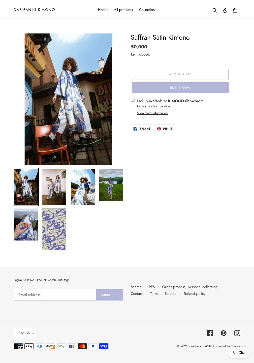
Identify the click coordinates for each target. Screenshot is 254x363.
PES (152, 287)
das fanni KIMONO (34, 9)
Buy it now (180, 87)
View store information (152, 113)
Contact (137, 293)
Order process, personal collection (189, 287)
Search (136, 287)
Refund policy (195, 293)
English (24, 333)
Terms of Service (163, 293)
